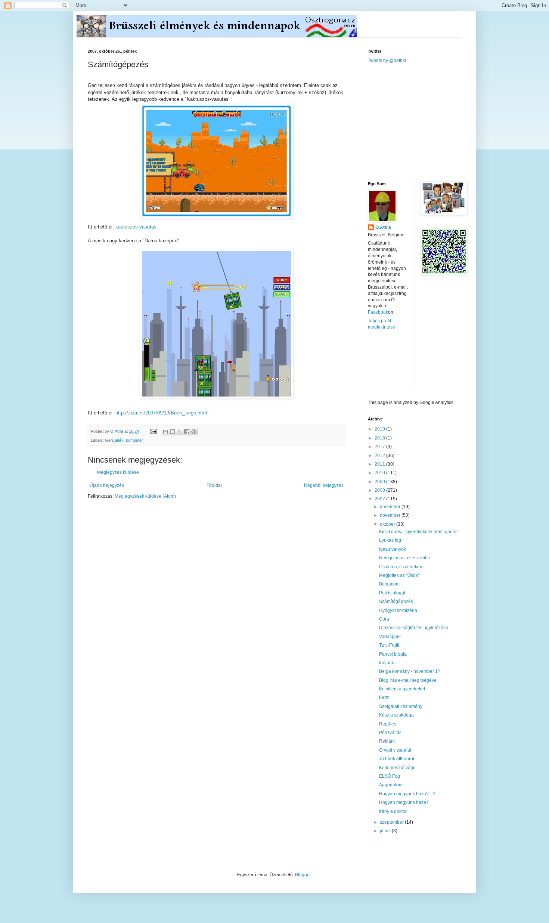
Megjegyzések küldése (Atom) (145, 496)
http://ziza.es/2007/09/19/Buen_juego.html (161, 413)
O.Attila (383, 227)
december (390, 506)
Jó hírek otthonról (396, 758)
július (386, 830)
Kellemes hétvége (397, 767)
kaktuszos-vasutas (135, 227)
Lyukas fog (390, 540)
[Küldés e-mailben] (165, 431)
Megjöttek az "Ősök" (399, 575)
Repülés (387, 724)
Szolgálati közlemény (400, 706)
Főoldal (214, 485)
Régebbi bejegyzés (324, 485)
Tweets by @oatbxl (387, 60)
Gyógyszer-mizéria (398, 610)
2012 (380, 455)
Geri (109, 440)
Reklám (387, 741)
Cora (384, 619)
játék (119, 440)
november (390, 515)
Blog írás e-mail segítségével (408, 680)
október (388, 524)
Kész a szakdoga (396, 715)
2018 (380, 438)
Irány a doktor (393, 811)
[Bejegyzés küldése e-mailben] (153, 431)
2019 (380, 429)
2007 (380, 498)
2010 (380, 472)
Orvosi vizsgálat (395, 750)
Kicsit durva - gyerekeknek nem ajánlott (419, 531)
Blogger (303, 874)
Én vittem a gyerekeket (402, 689)
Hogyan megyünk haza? (404, 802)
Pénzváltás (390, 732)
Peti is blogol (392, 593)
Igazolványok (392, 549)
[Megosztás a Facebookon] (186, 431)
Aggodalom (391, 784)
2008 (380, 490)
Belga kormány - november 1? (409, 671)
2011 (380, 464)
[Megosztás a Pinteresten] (194, 431)
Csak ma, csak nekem (401, 566)
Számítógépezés (396, 601)
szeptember (392, 822)
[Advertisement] (424, 121)
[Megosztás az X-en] (179, 431)
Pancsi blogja (393, 654)
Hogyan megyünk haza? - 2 (407, 793)
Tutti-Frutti (389, 645)
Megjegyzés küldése (118, 472)
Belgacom (389, 584)
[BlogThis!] (172, 431)
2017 (380, 446)
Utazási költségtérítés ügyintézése (413, 627)
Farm (384, 697)
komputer (134, 440)
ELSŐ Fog (389, 776)
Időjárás (387, 662)
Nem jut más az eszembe (404, 557)
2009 (380, 481)
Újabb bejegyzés (107, 485)
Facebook (378, 312)
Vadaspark (390, 636)
